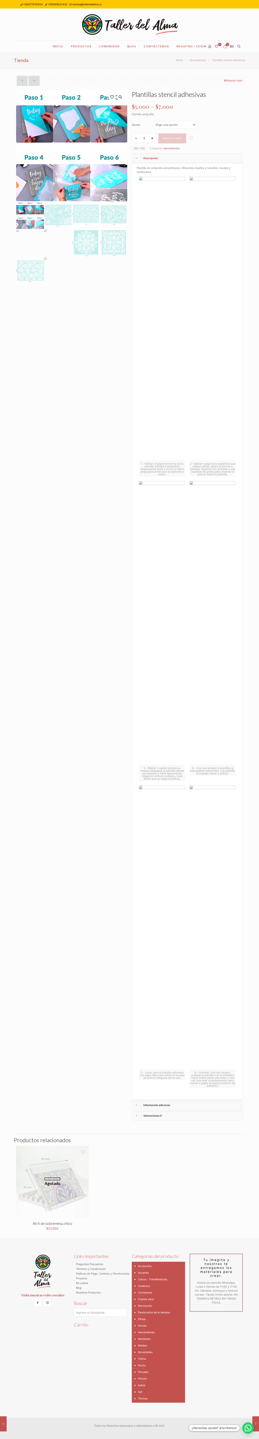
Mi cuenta (82, 1283)
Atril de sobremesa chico (52, 1223)
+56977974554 (33, 4)
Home (179, 60)
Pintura (142, 1378)
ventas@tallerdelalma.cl (87, 4)
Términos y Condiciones (90, 1268)
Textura (143, 1398)
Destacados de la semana (154, 1312)
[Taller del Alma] (129, 24)
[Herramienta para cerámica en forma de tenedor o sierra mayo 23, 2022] (255, 1423)
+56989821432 (57, 4)
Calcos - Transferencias (152, 1279)
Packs (142, 1365)
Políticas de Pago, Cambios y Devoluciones (102, 1273)
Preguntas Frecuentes (89, 1264)
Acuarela (143, 1272)
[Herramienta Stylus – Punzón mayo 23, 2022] (3, 1423)
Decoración (145, 1305)
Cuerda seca (146, 1299)
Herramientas (197, 60)
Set (140, 1391)
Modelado (144, 1338)
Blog (79, 1287)
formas (142, 1325)
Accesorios (144, 1266)
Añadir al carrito (172, 138)
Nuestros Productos (88, 1292)
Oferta (142, 1358)
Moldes (142, 1345)
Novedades (145, 1352)
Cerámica (144, 1285)
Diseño (136, 124)
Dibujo (142, 1319)
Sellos (141, 1385)
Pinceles (143, 1372)
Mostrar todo (234, 80)
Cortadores (145, 1292)
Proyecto (81, 1278)
